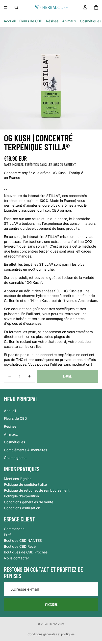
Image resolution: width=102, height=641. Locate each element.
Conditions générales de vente (28, 502)
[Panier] (96, 7)
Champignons (15, 458)
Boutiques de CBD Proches (26, 552)
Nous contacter (16, 558)
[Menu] (5, 7)
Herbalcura (57, 624)
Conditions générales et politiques (51, 634)
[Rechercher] (16, 7)
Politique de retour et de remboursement (37, 490)
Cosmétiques (90, 21)
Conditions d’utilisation (22, 508)
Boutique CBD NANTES (23, 541)
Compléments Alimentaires (25, 450)
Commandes (14, 529)
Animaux (69, 21)
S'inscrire (51, 604)
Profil (8, 535)
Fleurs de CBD (30, 21)
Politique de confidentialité (25, 484)
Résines (52, 21)
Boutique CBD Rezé (20, 546)
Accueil (10, 21)
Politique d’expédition (21, 496)
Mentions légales (17, 479)
